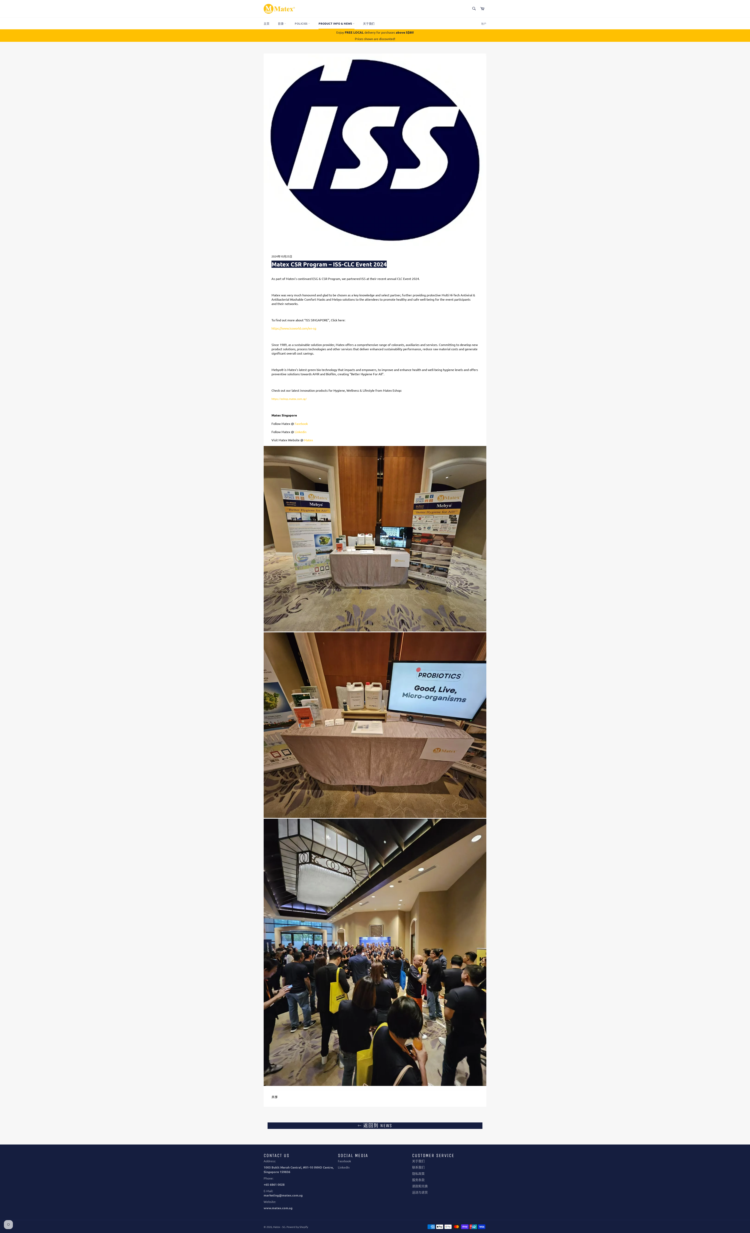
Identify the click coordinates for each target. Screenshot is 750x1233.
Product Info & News (336, 23)
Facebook (344, 1161)
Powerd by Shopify (297, 1227)
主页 (266, 23)
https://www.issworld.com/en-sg (293, 328)
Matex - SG (279, 1227)
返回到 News (377, 1125)
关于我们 (368, 23)
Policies (301, 23)
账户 (483, 23)
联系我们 (418, 1167)
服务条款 (418, 1180)
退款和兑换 (420, 1186)
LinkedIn (344, 1167)
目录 (281, 23)
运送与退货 (420, 1192)
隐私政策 (418, 1173)
